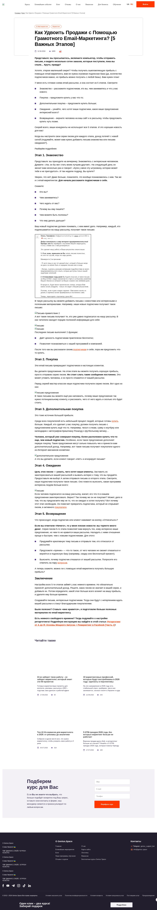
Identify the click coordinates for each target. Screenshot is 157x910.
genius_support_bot (148, 846)
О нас (78, 4)
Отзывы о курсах (61, 859)
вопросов (62, 563)
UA (128, 4)
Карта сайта (85, 849)
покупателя (60, 507)
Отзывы (68, 4)
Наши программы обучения (65, 856)
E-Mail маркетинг (42, 26)
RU (132, 4)
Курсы (27, 4)
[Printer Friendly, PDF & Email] (60, 51)
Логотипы (84, 853)
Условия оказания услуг (54, 895)
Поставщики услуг (133, 895)
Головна (17, 13)
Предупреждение (148, 895)
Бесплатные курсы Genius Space (93, 859)
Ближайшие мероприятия (64, 849)
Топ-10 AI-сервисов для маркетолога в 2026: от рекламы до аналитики (55, 733)
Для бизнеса (103, 4)
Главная (58, 846)
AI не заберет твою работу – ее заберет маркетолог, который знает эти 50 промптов (54, 679)
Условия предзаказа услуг (115, 895)
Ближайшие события (43, 4)
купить (115, 421)
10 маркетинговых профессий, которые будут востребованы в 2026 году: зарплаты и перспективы (101, 679)
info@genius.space (140, 849)
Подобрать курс (107, 804)
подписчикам (79, 349)
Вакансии (89, 4)
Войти (145, 4)
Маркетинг (56, 26)
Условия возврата (96, 895)
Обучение (117, 4)
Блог (58, 4)
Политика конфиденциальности (76, 895)
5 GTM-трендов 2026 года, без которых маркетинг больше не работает (98, 734)
